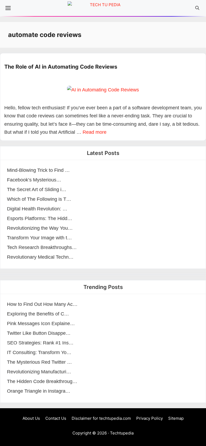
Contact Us (55, 418)
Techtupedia (122, 433)
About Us (31, 418)
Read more (94, 132)
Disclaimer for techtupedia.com (101, 418)
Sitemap (176, 418)
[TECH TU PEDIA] (103, 9)
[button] (197, 8)
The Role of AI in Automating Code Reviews (60, 67)
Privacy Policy (149, 418)
